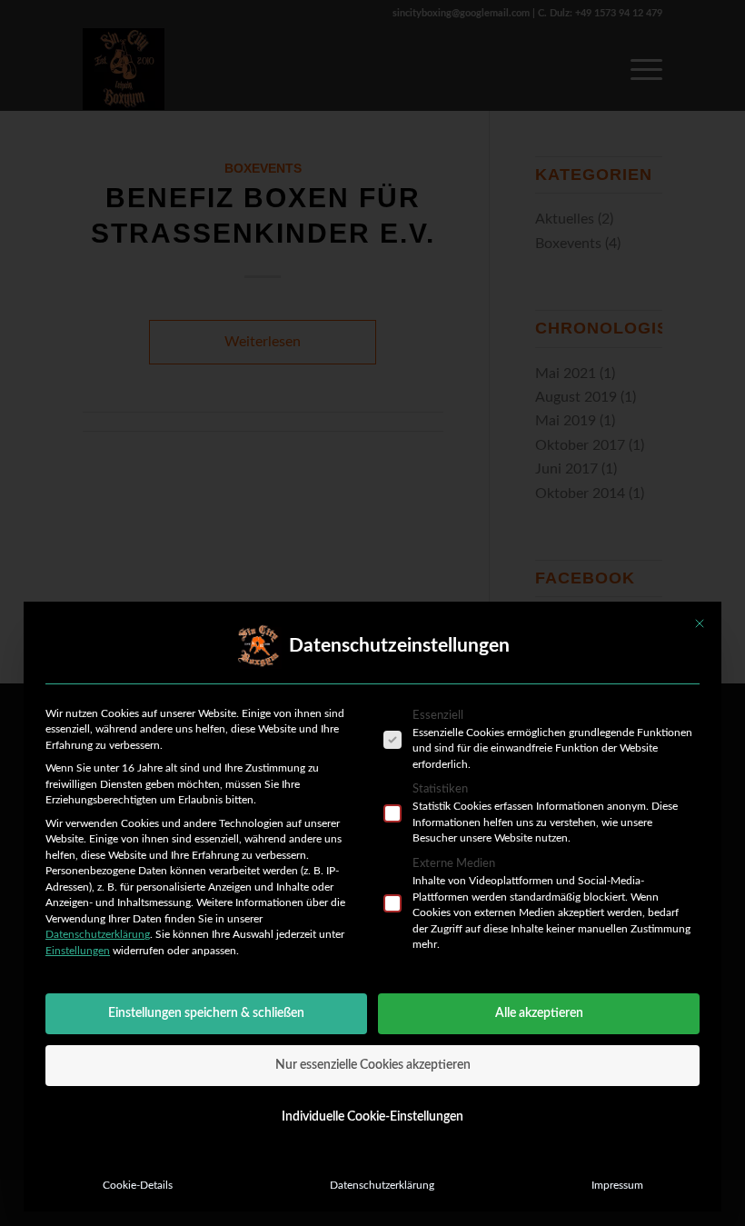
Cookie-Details (138, 1185)
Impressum (617, 1185)
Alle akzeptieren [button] (539, 1013)
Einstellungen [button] (77, 950)
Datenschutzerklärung (97, 934)
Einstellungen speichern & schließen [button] (206, 1013)
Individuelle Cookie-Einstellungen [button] (372, 1117)
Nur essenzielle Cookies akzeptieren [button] (373, 1065)
